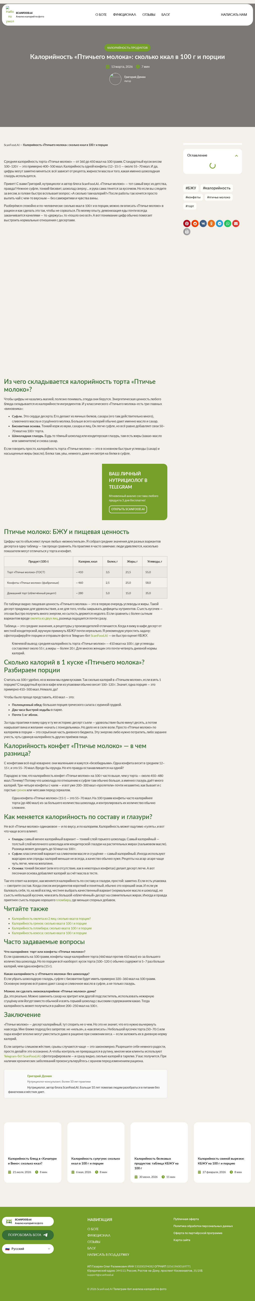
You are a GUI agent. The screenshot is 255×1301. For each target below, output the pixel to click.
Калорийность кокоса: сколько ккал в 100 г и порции (49, 933)
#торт (190, 206)
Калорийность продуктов (127, 47)
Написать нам (234, 14)
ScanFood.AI (24, 13)
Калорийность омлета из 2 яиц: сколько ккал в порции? (51, 918)
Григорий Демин (135, 77)
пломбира (63, 900)
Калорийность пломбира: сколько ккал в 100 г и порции (52, 928)
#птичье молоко (218, 197)
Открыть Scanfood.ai (128, 509)
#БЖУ (191, 188)
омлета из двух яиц (44, 618)
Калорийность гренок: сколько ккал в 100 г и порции (49, 923)
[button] (236, 155)
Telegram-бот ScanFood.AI (22, 1056)
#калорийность (216, 188)
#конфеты (193, 197)
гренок (21, 790)
